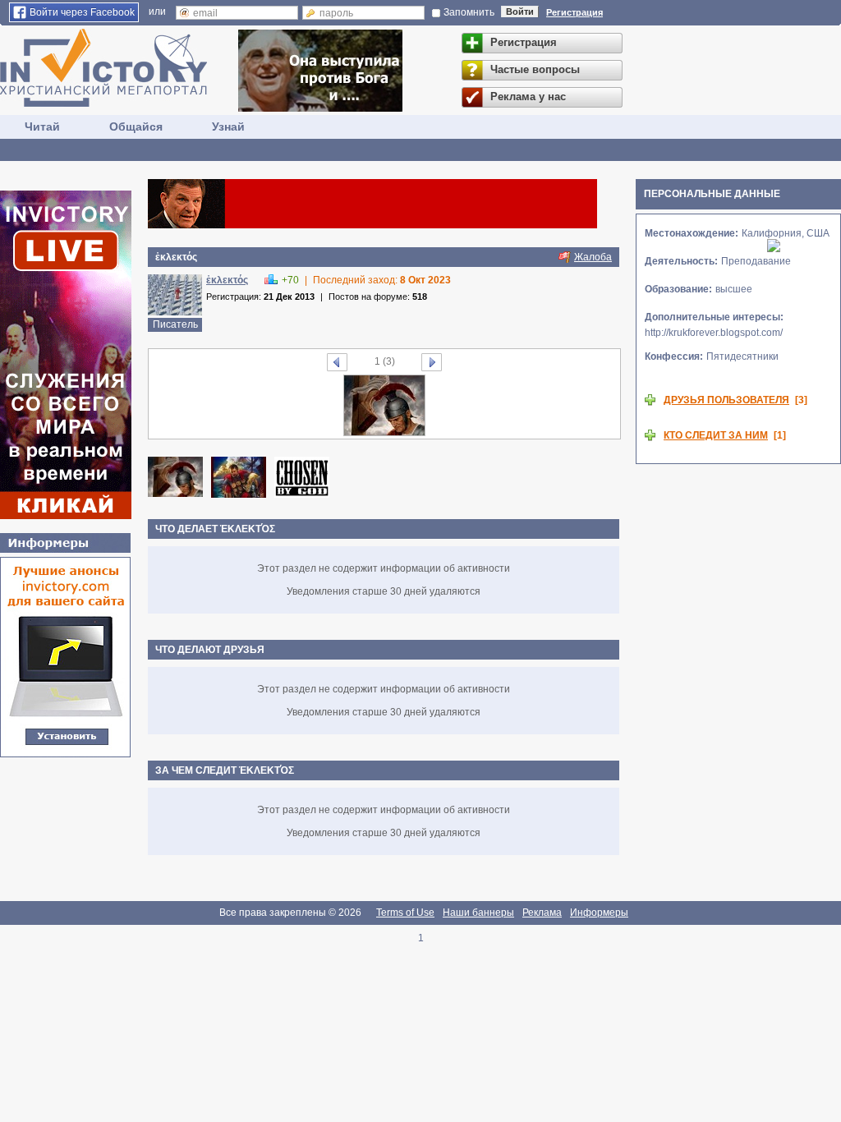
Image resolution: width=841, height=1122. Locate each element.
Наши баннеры (478, 912)
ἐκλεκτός (227, 280)
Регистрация (574, 12)
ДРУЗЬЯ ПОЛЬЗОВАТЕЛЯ (726, 400)
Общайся (136, 126)
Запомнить (468, 12)
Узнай (228, 126)
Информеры (599, 912)
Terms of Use (405, 912)
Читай (42, 126)
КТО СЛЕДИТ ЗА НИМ (716, 435)
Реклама (542, 912)
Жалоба (593, 257)
